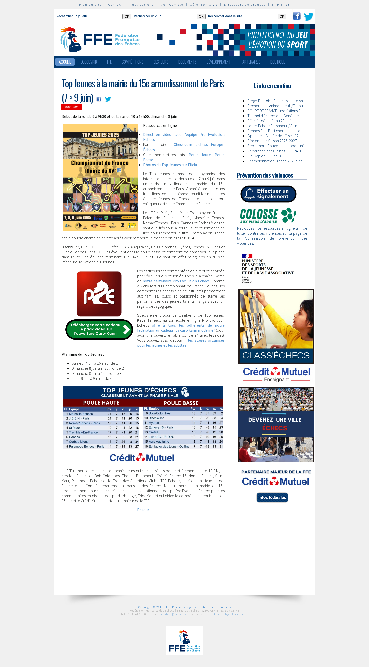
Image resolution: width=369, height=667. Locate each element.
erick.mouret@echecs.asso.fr (228, 614)
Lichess (201, 144)
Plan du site (90, 4)
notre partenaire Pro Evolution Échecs (176, 280)
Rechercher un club (147, 16)
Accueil (65, 62)
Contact (115, 4)
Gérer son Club (204, 4)
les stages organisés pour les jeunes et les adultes (181, 343)
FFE (109, 62)
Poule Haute (200, 154)
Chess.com (183, 144)
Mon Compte (171, 4)
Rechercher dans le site (225, 16)
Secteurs (160, 62)
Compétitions (132, 62)
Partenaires (250, 62)
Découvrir (89, 62)
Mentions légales (184, 607)
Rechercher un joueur (71, 16)
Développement (219, 62)
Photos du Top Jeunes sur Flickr (170, 164)
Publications (142, 4)
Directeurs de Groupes (245, 4)
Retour (143, 509)
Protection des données (215, 607)
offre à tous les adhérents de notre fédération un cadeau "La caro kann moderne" (181, 328)
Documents (187, 62)
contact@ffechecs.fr (175, 614)
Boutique (277, 62)
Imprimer (281, 4)
